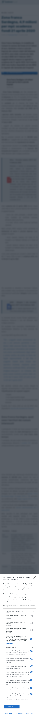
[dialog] (19, 645)
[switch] (31, 616)
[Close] (35, 578)
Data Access (19, 713)
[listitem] (19, 611)
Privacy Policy (30, 713)
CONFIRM (11, 706)
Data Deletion (9, 713)
